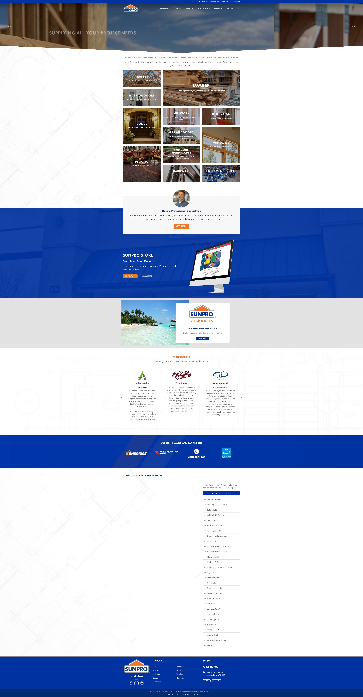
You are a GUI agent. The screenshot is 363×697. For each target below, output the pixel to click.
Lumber (156, 666)
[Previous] (9, 26)
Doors (155, 678)
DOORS (141, 124)
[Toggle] (205, 499)
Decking (142, 161)
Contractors (225, 1)
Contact (218, 8)
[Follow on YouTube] (239, 1)
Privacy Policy (209, 691)
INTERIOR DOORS (142, 95)
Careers (229, 8)
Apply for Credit (214, 1)
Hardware (181, 171)
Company (164, 8)
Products (177, 8)
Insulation (221, 114)
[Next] (354, 26)
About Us (152, 691)
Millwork (181, 113)
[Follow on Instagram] (235, 1)
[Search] (238, 8)
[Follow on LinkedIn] (237, 1)
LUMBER (201, 85)
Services (189, 8)
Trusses (142, 76)
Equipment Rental (221, 171)
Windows (221, 143)
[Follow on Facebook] (233, 1)
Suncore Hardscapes (181, 151)
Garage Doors (181, 132)
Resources (173, 691)
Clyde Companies (162, 691)
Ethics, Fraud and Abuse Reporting (190, 691)
